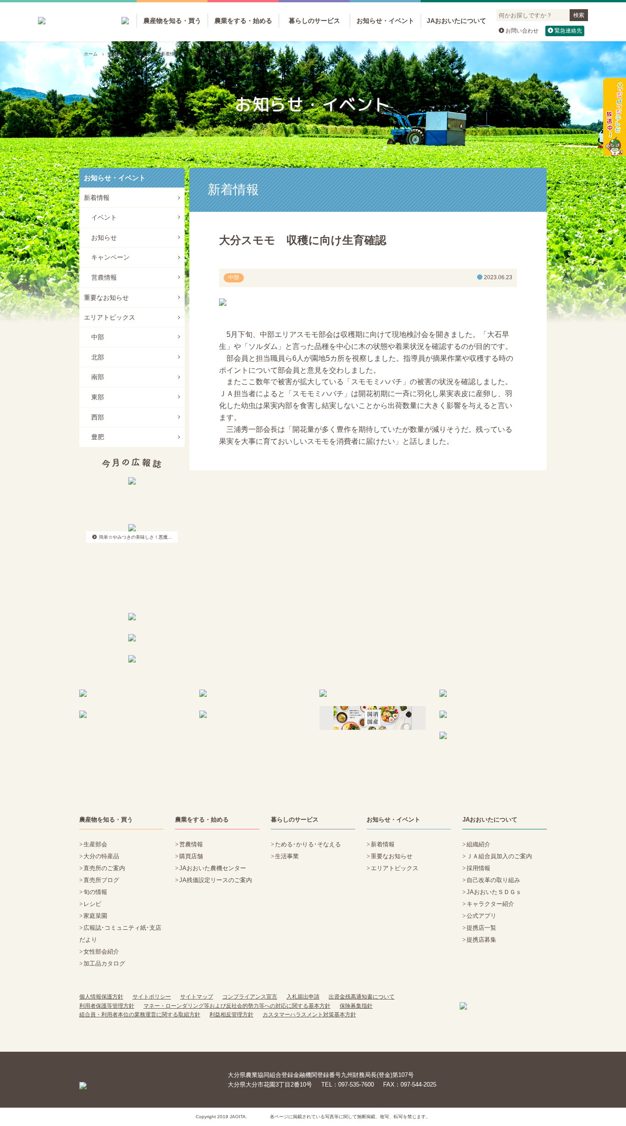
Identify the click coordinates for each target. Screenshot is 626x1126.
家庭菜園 (95, 915)
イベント (104, 217)
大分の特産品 (101, 856)
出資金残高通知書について (362, 997)
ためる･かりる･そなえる (308, 844)
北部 (97, 357)
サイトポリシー (151, 997)
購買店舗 (191, 856)
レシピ (92, 903)
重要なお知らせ (106, 297)
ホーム (91, 53)
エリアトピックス (109, 317)
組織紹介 (478, 844)
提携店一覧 (481, 927)
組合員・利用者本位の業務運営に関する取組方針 (139, 1014)
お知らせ (104, 237)
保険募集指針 (356, 1006)
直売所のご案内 (104, 868)
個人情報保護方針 (101, 997)
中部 (97, 337)
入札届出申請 (302, 997)
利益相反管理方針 (231, 1014)
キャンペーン (110, 257)
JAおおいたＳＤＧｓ (494, 892)
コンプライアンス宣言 (249, 997)
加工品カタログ (104, 963)
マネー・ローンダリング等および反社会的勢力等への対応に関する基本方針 (236, 1006)
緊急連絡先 (568, 31)
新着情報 (170, 53)
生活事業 (287, 856)
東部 (97, 397)
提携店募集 (481, 939)
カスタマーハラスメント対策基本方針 (309, 1014)
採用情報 (478, 868)
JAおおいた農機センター (212, 868)
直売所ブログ (101, 880)
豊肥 (97, 437)
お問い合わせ (521, 31)
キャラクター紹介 (490, 903)
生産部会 (95, 844)
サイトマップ (196, 997)
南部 (97, 377)
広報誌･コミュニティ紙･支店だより (120, 933)
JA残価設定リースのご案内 (215, 880)
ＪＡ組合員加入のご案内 (499, 856)
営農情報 (104, 277)
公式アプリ (481, 915)
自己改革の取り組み (493, 880)
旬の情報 (95, 892)
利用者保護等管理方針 (106, 1006)
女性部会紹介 (101, 951)
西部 (97, 417)
